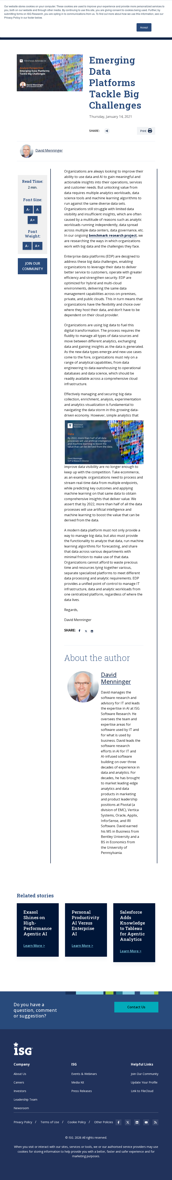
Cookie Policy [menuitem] (77, 1122)
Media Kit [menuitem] (77, 1082)
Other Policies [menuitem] (103, 1122)
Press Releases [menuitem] (81, 1091)
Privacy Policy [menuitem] (23, 1122)
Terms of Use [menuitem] (49, 1122)
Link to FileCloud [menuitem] (142, 1091)
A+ (32, 220)
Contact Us (136, 1007)
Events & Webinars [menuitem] (84, 1074)
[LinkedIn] (92, 631)
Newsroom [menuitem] (21, 1108)
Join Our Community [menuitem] (144, 1074)
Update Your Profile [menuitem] (144, 1082)
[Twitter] (86, 631)
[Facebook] (80, 630)
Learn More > (34, 945)
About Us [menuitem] (20, 1074)
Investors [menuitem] (20, 1091)
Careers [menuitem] (19, 1082)
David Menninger (116, 678)
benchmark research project (113, 235)
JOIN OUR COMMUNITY (32, 266)
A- (28, 209)
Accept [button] (144, 27)
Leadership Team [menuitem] (25, 1099)
